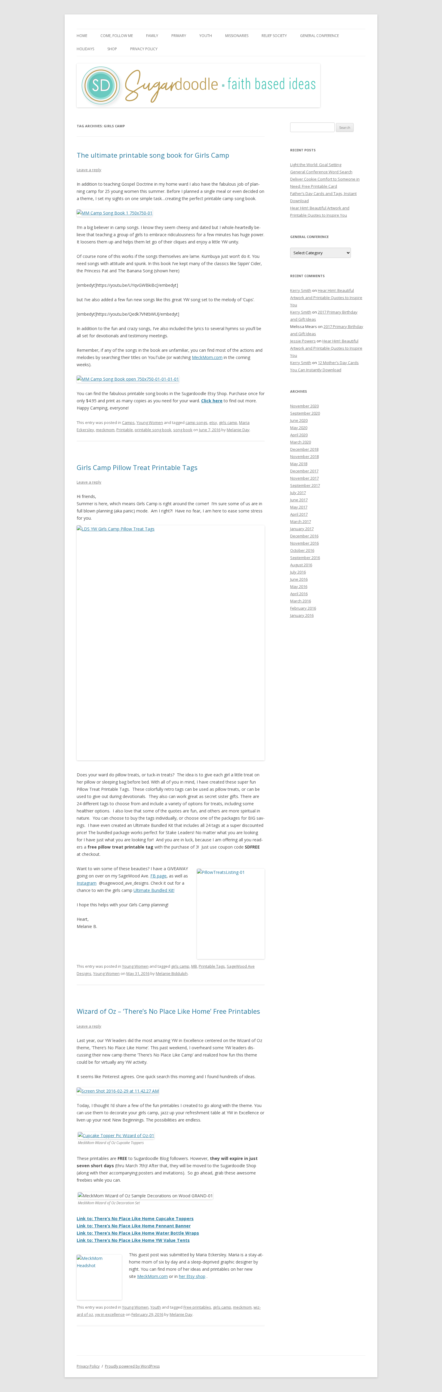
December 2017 (304, 471)
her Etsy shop (192, 1276)
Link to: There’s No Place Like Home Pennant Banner (134, 1226)
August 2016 (301, 565)
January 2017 (302, 528)
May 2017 (298, 507)
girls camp (228, 422)
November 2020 (304, 406)
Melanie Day (238, 429)
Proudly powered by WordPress (132, 1366)
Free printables (197, 1307)
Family (152, 35)
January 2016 (302, 615)
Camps (128, 422)
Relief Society (274, 35)
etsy (213, 422)
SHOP (112, 48)
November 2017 (304, 478)
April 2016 (299, 593)
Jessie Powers (303, 341)
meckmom (105, 429)
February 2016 (303, 608)
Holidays (85, 48)
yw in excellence (110, 1314)
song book (182, 429)
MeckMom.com (207, 357)
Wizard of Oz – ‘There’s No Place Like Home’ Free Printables (168, 1011)
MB (194, 966)
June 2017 (299, 500)
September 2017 (305, 485)
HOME (82, 35)
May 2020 (298, 427)
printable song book (153, 429)
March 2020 (300, 442)
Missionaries (236, 35)
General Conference (319, 35)
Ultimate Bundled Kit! (154, 890)
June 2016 (299, 579)
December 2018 (304, 449)
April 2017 (299, 514)
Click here (212, 401)
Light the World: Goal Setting (315, 164)
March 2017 (300, 521)
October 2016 (302, 550)
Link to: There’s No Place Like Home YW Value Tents (133, 1240)
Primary (178, 35)
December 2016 (304, 536)
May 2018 (298, 463)
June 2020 (299, 420)
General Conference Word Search (321, 172)
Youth (205, 35)
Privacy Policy (144, 48)
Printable (124, 429)
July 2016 (298, 572)
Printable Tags (212, 966)
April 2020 (299, 435)
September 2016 (305, 557)
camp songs (196, 422)
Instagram (87, 883)
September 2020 (305, 413)
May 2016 (298, 586)
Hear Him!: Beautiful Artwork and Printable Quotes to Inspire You (326, 298)
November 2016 (304, 543)
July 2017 (298, 492)
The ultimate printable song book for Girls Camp (153, 154)
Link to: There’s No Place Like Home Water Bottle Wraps (138, 1233)
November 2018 (304, 456)
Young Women (150, 422)
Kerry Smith (300, 290)
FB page (158, 876)
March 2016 (300, 601)
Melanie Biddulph (172, 973)
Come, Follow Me (116, 35)
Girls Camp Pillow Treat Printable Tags (137, 467)
